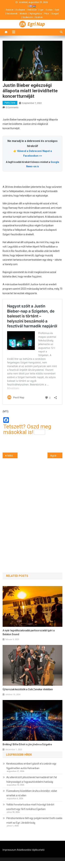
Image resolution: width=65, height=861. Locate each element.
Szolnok (39, 17)
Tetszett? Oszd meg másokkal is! (27, 429)
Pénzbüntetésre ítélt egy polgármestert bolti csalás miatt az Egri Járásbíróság (34, 820)
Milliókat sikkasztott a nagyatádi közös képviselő (12, 455)
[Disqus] (32, 509)
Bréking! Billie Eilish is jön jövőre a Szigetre (27, 744)
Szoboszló (28, 17)
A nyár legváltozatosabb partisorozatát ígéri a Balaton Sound (29, 632)
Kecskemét (12, 13)
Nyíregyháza (36, 13)
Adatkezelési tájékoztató (31, 849)
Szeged (55, 13)
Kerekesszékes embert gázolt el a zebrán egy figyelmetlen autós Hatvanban (31, 766)
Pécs (46, 13)
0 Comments (12, 107)
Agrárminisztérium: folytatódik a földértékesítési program (56, 455)
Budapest (20, 10)
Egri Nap (36, 24)
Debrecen (32, 10)
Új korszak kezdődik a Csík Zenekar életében (28, 689)
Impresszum (9, 849)
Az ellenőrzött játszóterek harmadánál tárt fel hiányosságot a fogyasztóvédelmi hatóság (31, 779)
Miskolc (23, 13)
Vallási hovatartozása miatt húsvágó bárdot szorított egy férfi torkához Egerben (30, 806)
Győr (57, 10)
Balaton (10, 10)
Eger (41, 10)
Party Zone (10, 103)
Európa (49, 10)
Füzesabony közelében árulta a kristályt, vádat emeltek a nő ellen (31, 793)
